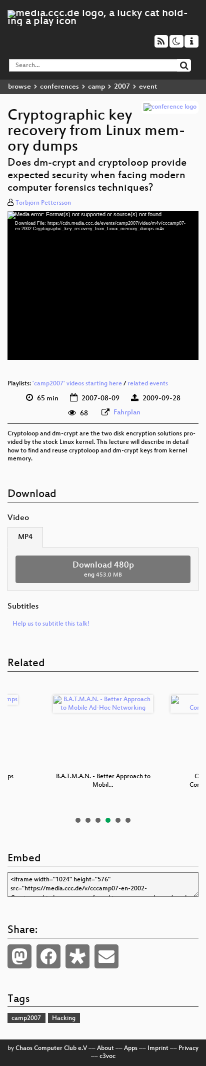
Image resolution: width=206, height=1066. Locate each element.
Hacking (64, 1018)
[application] (103, 285)
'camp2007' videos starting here (77, 383)
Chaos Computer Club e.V (51, 1048)
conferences (59, 87)
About (105, 1048)
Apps (131, 1048)
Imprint (158, 1048)
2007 (122, 87)
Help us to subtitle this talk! (51, 624)
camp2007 (26, 1018)
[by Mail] (106, 956)
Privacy (188, 1048)
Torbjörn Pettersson (43, 203)
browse (19, 87)
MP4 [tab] (25, 537)
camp (96, 87)
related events (148, 383)
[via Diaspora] (78, 956)
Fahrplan (127, 412)
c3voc (108, 1056)
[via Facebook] (48, 956)
